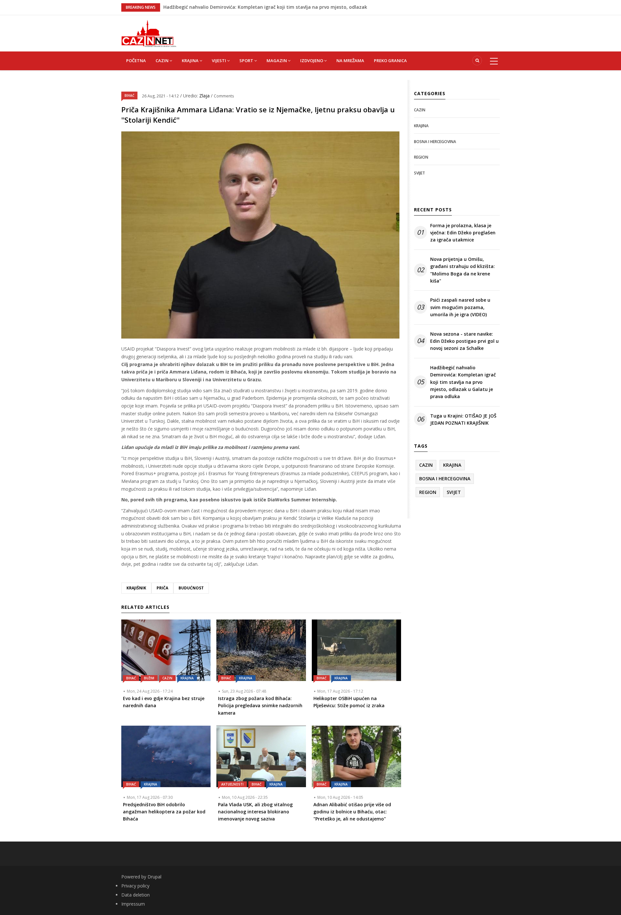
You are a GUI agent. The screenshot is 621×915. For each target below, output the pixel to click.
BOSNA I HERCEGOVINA (435, 141)
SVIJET (419, 173)
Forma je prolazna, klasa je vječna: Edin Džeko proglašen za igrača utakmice (463, 232)
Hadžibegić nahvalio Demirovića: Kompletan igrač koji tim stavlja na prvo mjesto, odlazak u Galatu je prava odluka (463, 382)
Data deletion (135, 895)
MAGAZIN (277, 60)
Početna (136, 60)
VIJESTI (219, 60)
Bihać (129, 95)
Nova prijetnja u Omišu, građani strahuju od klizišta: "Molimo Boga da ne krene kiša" (462, 270)
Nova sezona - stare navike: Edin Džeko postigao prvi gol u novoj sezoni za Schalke (464, 341)
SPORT (246, 60)
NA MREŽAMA (350, 60)
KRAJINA (191, 60)
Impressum (133, 904)
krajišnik (136, 588)
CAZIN (162, 60)
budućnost (191, 588)
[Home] (148, 33)
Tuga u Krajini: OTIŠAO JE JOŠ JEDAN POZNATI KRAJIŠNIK (463, 419)
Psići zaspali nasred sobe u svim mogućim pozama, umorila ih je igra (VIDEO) (460, 307)
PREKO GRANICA (390, 60)
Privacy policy (135, 886)
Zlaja (205, 96)
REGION (421, 157)
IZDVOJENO (312, 60)
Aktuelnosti (232, 784)
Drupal (154, 877)
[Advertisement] (343, 29)
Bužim (149, 678)
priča (162, 588)
